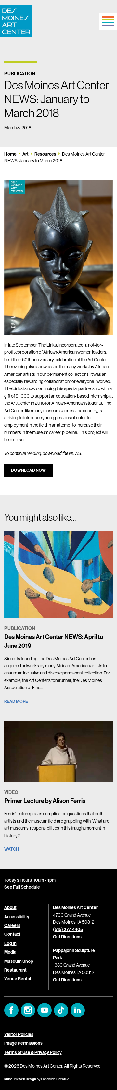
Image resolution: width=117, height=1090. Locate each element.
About (10, 907)
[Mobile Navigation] (108, 21)
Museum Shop (18, 961)
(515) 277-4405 (68, 929)
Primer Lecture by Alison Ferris (44, 801)
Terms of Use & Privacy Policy (33, 1052)
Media (10, 952)
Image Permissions (23, 1043)
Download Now (28, 470)
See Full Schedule (22, 887)
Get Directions (67, 937)
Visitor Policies (18, 1034)
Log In (10, 943)
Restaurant (15, 970)
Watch (11, 849)
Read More (16, 701)
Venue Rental (17, 979)
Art (25, 154)
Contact (12, 934)
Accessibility (16, 917)
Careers (12, 925)
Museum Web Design (20, 1079)
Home (10, 154)
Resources (45, 154)
